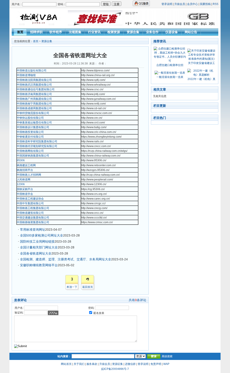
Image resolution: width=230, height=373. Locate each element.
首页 (20, 32)
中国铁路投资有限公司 (30, 132)
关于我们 (79, 364)
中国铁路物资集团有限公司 (33, 222)
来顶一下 (71, 287)
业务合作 (152, 32)
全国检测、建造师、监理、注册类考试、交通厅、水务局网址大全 (65, 259)
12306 (21, 184)
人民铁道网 (23, 179)
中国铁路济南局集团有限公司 (34, 94)
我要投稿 (205, 4)
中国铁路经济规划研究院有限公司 (37, 146)
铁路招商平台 (25, 170)
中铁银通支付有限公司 (30, 136)
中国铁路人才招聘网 (29, 174)
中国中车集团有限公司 (30, 203)
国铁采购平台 (25, 189)
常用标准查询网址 (32, 229)
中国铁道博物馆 (26, 75)
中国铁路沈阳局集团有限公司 (34, 80)
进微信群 (130, 364)
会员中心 (192, 4)
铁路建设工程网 (26, 165)
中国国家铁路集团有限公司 (33, 155)
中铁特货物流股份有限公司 (33, 113)
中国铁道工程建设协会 (30, 198)
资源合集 (133, 32)
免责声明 (155, 364)
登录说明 (166, 4)
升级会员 (179, 4)
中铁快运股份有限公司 (30, 117)
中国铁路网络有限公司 (30, 150)
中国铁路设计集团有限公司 (33, 127)
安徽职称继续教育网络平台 (39, 265)
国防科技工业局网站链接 (37, 241)
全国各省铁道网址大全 (35, 253)
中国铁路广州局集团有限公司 (34, 98)
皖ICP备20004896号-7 (115, 369)
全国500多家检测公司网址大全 (41, 235)
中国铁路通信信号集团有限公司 (36, 89)
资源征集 (117, 364)
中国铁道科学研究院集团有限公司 (37, 141)
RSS (215, 4)
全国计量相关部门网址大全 (39, 247)
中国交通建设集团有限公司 (33, 217)
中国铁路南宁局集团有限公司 (34, 103)
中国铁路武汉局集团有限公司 (34, 84)
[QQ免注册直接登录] (141, 5)
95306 (21, 160)
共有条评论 (137, 300)
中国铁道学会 (25, 194)
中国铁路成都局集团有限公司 (34, 108)
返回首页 (87, 287)
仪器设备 (171, 32)
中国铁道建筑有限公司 (30, 212)
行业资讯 (94, 32)
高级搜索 (167, 356)
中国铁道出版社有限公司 (31, 70)
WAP (166, 364)
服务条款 (91, 364)
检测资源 (113, 32)
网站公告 (191, 32)
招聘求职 (36, 32)
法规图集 (75, 32)
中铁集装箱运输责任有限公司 (34, 122)
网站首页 (66, 364)
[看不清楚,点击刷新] (53, 313)
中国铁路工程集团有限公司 (33, 208)
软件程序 (55, 32)
